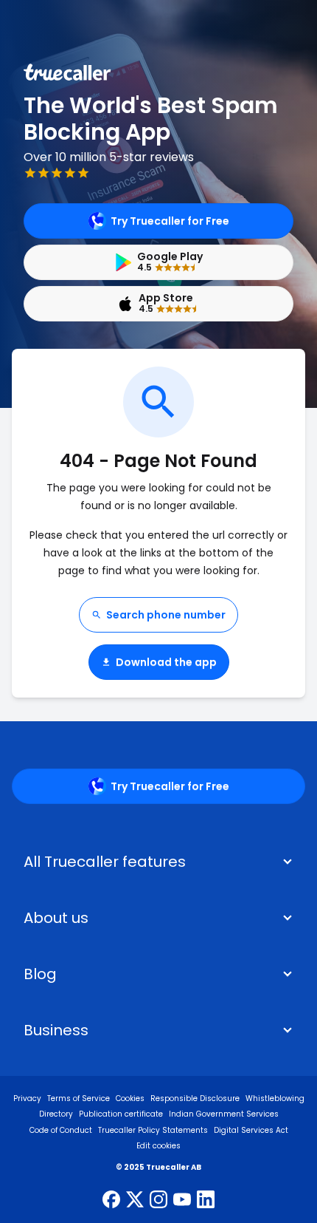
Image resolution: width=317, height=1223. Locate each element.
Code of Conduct (60, 1130)
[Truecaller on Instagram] (158, 1200)
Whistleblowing (274, 1098)
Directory (56, 1114)
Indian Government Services (224, 1114)
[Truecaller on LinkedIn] (206, 1200)
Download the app (166, 662)
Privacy (27, 1098)
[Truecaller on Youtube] (182, 1200)
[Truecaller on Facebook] (111, 1200)
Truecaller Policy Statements (153, 1130)
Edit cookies (158, 1146)
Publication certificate (121, 1114)
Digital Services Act (251, 1130)
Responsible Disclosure (195, 1098)
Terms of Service (78, 1098)
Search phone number (166, 614)
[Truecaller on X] (135, 1200)
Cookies (130, 1098)
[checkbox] (158, 918)
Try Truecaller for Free (170, 221)
